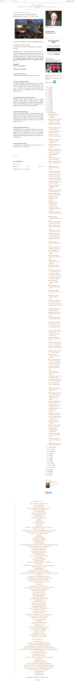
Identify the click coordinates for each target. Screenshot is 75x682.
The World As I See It (39, 624)
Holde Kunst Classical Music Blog (38, 571)
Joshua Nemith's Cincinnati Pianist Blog (39, 578)
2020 (48, 93)
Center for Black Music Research (39, 643)
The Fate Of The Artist (39, 617)
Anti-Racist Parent (39, 522)
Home (28, 166)
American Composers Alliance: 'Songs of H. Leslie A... (53, 282)
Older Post (40, 166)
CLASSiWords (39, 541)
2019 (48, 95)
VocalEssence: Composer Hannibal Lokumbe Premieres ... (54, 141)
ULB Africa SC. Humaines (39, 630)
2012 (48, 108)
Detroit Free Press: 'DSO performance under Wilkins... (54, 398)
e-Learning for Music (39, 549)
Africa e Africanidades (39, 510)
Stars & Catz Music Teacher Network (39, 663)
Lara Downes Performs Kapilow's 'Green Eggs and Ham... (55, 440)
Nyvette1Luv (39, 600)
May (49, 459)
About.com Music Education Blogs (39, 508)
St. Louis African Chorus (39, 662)
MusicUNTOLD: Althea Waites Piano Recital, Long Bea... (55, 257)
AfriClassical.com (50, 33)
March (50, 463)
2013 (48, 106)
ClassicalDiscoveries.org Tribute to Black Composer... (53, 116)
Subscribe (53, 49)
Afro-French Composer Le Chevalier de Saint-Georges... (54, 187)
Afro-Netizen (39, 516)
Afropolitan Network (39, 517)
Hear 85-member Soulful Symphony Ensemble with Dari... (54, 227)
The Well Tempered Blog (39, 622)
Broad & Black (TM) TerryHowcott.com (39, 532)
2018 (48, 97)
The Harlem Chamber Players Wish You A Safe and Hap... (54, 208)
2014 (48, 104)
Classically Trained (39, 538)
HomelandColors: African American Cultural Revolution (39, 573)
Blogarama (48, 76)
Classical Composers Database (39, 644)
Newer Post (16, 166)
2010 (48, 469)
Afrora (39, 519)
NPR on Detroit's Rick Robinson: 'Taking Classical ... (53, 198)
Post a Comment (17, 164)
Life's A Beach (39, 582)
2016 (48, 101)
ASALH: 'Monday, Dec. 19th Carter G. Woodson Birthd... (54, 252)
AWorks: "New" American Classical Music (39, 527)
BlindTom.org (39, 641)
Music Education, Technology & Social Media (39, 587)
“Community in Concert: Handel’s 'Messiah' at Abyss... (53, 297)
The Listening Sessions (39, 619)
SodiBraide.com (39, 660)
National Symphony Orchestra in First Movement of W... (52, 203)
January (50, 467)
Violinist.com (38, 674)
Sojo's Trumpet (39, 612)
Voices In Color (39, 631)
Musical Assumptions (39, 590)
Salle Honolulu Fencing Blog (39, 608)
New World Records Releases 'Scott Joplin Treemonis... (53, 422)
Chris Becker (39, 536)
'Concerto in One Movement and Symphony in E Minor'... (54, 389)
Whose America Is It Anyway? (39, 635)
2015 (48, 103)
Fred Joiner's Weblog (39, 559)
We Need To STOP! (39, 633)
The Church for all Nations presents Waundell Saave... (54, 154)
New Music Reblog (39, 597)
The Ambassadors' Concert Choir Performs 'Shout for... (54, 239)
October (50, 449)
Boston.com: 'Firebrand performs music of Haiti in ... (54, 136)
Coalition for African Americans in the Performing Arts (39, 544)
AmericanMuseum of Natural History (21, 45)
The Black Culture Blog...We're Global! (39, 614)
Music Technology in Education (39, 589)
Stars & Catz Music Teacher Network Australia (39, 665)
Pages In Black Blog (39, 603)
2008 (48, 473)
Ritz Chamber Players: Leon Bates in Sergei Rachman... (54, 410)
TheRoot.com (39, 625)
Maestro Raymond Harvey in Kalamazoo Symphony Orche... (54, 314)
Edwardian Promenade (39, 551)
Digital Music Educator (39, 548)
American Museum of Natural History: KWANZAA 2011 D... (55, 163)
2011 (48, 110)
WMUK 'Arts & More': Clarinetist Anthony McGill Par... (54, 218)
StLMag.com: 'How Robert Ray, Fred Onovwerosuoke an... (55, 347)
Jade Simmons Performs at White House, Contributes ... (54, 213)
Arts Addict (39, 524)
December (50, 112)
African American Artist (39, 513)
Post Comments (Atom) (25, 169)
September (51, 451)
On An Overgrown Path (39, 601)
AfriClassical (37, 5)
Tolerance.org (39, 673)
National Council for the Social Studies (39, 657)
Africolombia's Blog (39, 514)
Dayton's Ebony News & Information (39, 546)
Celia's (39, 535)
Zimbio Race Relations (39, 636)
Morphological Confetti (39, 586)
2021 (48, 91)
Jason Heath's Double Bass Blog (39, 576)
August (50, 453)
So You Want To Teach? (39, 611)
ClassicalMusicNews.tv (39, 540)
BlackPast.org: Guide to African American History (39, 530)
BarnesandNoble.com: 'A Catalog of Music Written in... (54, 287)
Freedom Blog (39, 560)
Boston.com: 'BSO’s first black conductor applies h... (54, 384)
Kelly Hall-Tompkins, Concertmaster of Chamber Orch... (52, 430)
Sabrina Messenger (39, 606)
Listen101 (39, 584)
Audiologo (38, 525)
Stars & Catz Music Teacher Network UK (39, 668)
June (49, 457)
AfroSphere (39, 521)
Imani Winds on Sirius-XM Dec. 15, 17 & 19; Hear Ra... (54, 339)
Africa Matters (39, 511)
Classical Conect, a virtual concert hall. (39, 646)
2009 (48, 471)
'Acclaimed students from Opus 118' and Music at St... (54, 368)
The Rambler (39, 620)
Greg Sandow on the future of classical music (39, 565)
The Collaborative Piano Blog (39, 616)
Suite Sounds (39, 671)
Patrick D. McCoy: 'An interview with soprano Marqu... (53, 373)
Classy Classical (39, 543)
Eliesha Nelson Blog (39, 552)
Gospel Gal (39, 563)
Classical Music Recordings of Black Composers (38, 647)
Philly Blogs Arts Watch (39, 605)
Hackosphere (39, 568)
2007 (48, 475)
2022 (48, 89)
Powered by (50, 54)
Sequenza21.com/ (39, 609)
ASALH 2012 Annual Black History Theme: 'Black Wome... (54, 435)
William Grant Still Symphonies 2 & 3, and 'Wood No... (54, 262)
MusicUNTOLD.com (39, 654)
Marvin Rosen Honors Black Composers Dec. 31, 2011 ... (54, 305)
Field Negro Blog (39, 554)
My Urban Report (39, 595)
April (49, 461)
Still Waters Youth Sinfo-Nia (39, 670)
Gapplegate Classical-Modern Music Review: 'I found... (54, 168)
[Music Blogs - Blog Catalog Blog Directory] (54, 79)
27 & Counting (39, 505)
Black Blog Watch (39, 529)
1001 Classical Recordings (39, 503)
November (50, 447)
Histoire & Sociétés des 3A (39, 570)
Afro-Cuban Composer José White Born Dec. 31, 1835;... (54, 146)
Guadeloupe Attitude (39, 567)
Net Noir (39, 659)
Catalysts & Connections (39, 533)
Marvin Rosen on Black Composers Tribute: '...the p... (54, 292)
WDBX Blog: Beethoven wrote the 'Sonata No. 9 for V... (55, 243)
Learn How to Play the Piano (39, 579)
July (49, 455)
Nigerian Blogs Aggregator (39, 598)
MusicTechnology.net (39, 593)
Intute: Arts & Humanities (38, 652)
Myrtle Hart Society (39, 655)
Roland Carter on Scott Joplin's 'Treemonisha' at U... (54, 267)
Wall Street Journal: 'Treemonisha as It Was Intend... (54, 356)
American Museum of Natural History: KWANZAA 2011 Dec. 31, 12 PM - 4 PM (25, 15)
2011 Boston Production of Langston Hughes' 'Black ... (54, 319)
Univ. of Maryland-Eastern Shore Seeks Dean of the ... (54, 327)
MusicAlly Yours (38, 592)
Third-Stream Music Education (39, 627)
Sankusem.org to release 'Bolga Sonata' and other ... (54, 124)
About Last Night (39, 506)
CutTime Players (38, 651)
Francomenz (39, 557)
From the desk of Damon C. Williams (39, 562)
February (50, 465)
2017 (48, 99)
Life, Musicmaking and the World (39, 581)
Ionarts (39, 574)
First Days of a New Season (39, 555)
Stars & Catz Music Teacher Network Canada (39, 667)
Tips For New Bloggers (39, 628)
